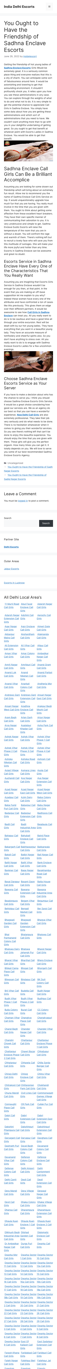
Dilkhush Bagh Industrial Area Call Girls (12, 1235)
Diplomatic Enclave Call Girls (43, 1235)
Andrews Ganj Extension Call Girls (28, 698)
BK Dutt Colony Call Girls (43, 983)
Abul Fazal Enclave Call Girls (26, 607)
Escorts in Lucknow (14, 582)
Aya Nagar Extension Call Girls (44, 781)
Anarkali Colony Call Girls (26, 687)
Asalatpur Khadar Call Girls (26, 728)
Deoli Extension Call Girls (44, 1183)
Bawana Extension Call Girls (27, 893)
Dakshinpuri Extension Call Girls (44, 1130)
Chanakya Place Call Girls (26, 1021)
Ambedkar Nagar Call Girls (43, 656)
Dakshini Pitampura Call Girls (11, 1130)
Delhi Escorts (11, 547)
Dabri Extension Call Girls (27, 1119)
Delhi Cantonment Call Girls (43, 1171)
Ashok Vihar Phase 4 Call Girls (43, 751)
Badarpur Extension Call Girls (27, 816)
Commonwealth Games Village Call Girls (45, 1096)
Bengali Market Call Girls (26, 912)
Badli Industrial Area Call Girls (28, 827)
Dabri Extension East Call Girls (44, 1119)
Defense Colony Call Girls (10, 1171)
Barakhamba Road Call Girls (44, 873)
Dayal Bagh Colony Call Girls (26, 1149)
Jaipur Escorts (11, 568)
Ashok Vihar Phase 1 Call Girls (43, 740)
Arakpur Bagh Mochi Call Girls (44, 709)
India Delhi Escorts (19, 7)
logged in (23, 500)
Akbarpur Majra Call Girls (9, 637)
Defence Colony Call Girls (26, 1160)
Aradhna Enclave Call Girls (26, 709)
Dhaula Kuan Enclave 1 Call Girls (27, 1224)
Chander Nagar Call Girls (25, 1032)
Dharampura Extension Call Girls (44, 1213)
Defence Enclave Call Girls (43, 1160)
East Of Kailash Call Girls (26, 1345)
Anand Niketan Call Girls (26, 676)
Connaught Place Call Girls (10, 1107)
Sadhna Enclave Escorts (17, 68)
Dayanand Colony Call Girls (43, 1149)
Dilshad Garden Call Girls (26, 1235)
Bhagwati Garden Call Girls (10, 923)
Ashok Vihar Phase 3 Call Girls (27, 751)
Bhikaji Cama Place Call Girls (11, 971)
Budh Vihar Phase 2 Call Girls (27, 1002)
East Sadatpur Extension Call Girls (44, 1345)
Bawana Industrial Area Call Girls (44, 893)
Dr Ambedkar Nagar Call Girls (11, 1247)
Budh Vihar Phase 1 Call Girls (10, 1002)
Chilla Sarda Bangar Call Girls (43, 1066)
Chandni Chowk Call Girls (10, 1043)
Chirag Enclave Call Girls (26, 1077)
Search (7, 518)
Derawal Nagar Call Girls (42, 1194)
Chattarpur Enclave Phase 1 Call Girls (44, 1043)
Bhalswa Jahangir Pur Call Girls (27, 952)
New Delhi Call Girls (28, 414)
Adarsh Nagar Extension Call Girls (11, 618)
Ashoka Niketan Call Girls (10, 762)
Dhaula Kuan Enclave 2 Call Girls (44, 1224)
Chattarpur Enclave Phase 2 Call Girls (11, 1054)
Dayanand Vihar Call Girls (10, 1160)
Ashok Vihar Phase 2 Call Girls (10, 751)
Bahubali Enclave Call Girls (26, 839)
